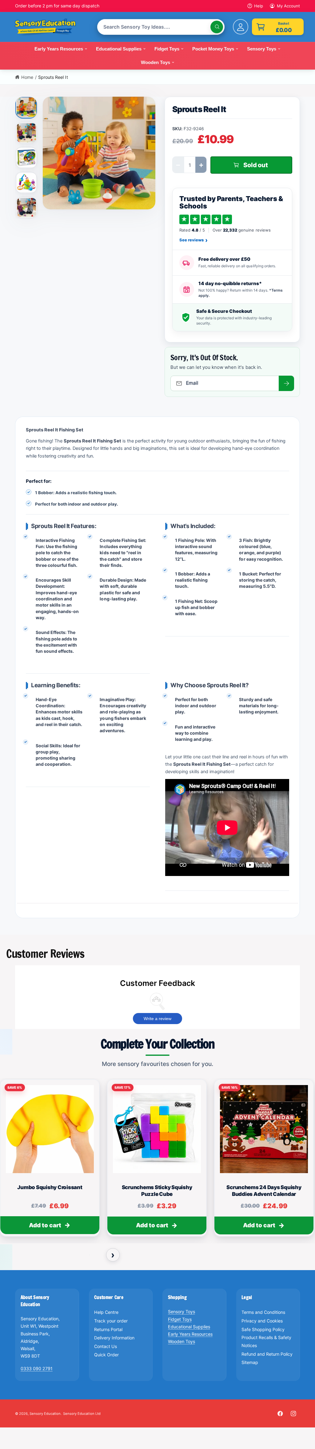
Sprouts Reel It (53, 77)
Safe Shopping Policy (263, 1329)
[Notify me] (286, 383)
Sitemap (249, 1362)
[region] (157, 1161)
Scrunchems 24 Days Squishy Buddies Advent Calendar (263, 1191)
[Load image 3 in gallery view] (26, 157)
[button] (278, 26)
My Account (288, 5)
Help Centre (106, 1312)
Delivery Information (114, 1337)
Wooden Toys (181, 1341)
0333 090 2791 (37, 1368)
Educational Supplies (189, 1326)
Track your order (111, 1320)
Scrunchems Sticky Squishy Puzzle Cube (157, 1191)
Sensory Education (45, 1413)
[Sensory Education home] (50, 27)
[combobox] (161, 27)
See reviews (193, 240)
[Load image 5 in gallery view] (26, 207)
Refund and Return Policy (267, 1354)
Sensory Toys (181, 1311)
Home (27, 77)
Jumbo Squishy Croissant (49, 1188)
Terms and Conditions (263, 1312)
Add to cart (45, 1225)
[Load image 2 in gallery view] (26, 132)
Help (258, 5)
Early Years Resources (190, 1334)
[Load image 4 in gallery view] (26, 182)
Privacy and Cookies (262, 1320)
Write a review (157, 1018)
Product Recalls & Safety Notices (266, 1341)
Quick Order (106, 1354)
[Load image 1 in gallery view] (26, 107)
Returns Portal (108, 1329)
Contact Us (105, 1346)
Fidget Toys (180, 1319)
